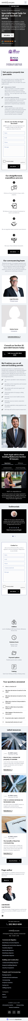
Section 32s (5, 985)
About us (6, 880)
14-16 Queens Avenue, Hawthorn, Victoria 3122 (14, 933)
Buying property (6, 975)
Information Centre (7, 1005)
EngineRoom (18, 1019)
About (4, 994)
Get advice (7, 35)
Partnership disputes (8, 950)
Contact (4, 997)
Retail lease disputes (8, 953)
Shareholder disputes (8, 955)
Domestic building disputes (9, 965)
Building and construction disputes (11, 945)
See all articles (13, 861)
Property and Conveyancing (11, 972)
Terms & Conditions (14, 1007)
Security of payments (8, 967)
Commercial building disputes (10, 962)
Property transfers (7, 982)
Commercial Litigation (9, 940)
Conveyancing (6, 980)
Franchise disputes (7, 947)
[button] (25, 2)
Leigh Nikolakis (6, 904)
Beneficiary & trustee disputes (10, 942)
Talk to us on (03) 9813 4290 (15, 354)
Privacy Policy (20, 1005)
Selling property (6, 987)
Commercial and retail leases (10, 977)
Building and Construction (10, 960)
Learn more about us (13, 336)
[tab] (7, 463)
